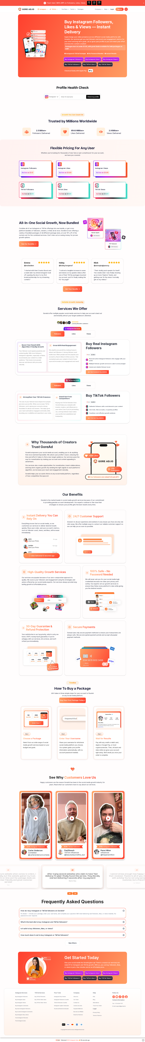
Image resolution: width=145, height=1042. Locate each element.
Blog (94, 999)
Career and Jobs (78, 1005)
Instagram (43, 9)
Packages (80, 9)
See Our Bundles (27, 244)
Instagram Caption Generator (61, 1005)
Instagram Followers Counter (61, 999)
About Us (76, 996)
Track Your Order (97, 1005)
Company (98, 9)
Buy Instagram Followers (21, 996)
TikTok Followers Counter (60, 1002)
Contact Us (76, 1002)
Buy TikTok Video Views (41, 1002)
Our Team (76, 999)
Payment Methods (78, 1008)
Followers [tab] (57, 334)
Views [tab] (89, 334)
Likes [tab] (74, 334)
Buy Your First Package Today (72, 700)
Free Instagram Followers (21, 1017)
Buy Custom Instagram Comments (23, 1011)
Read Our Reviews (78, 1014)
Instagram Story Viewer (60, 996)
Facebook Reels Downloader (61, 1008)
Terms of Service (97, 1015)
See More (73, 943)
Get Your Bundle (71, 289)
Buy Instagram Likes (20, 999)
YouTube (64, 9)
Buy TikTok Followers (96, 418)
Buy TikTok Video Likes (40, 999)
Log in (112, 9)
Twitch (72, 9)
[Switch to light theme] (126, 9)
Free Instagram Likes (20, 1020)
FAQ (94, 996)
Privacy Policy (96, 1012)
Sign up (119, 9)
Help (105, 9)
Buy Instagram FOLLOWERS (97, 372)
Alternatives (96, 1002)
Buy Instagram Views (20, 1002)
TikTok (54, 9)
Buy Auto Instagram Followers (22, 1008)
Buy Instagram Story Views (22, 1014)
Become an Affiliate (78, 1011)
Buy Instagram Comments (21, 1005)
